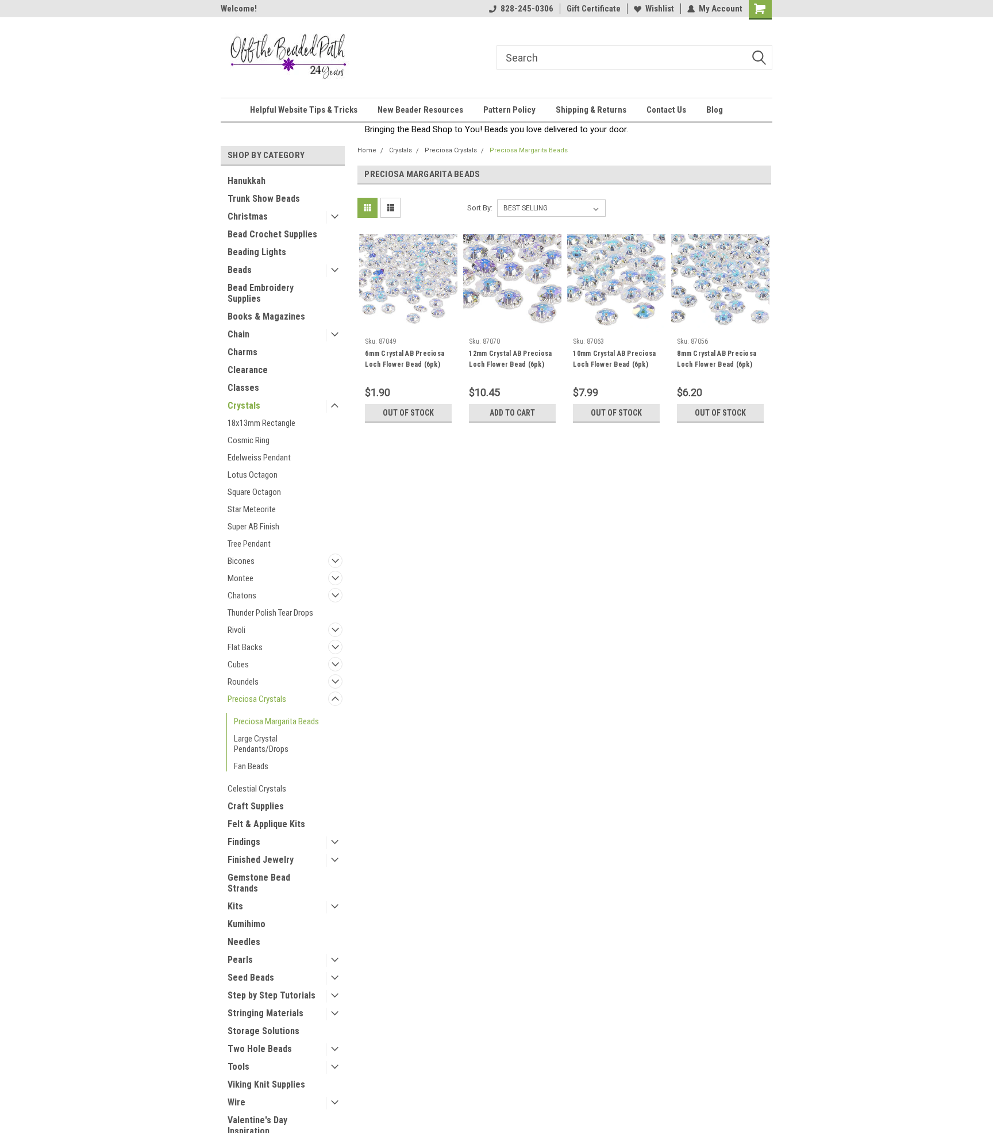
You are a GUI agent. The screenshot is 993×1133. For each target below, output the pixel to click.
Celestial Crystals (257, 789)
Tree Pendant (249, 544)
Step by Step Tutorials (271, 995)
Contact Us (666, 110)
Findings (244, 841)
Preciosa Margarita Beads (276, 721)
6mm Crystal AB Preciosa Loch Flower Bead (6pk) (404, 358)
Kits (235, 906)
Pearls (240, 959)
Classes (243, 387)
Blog (714, 110)
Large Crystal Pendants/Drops (261, 743)
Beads (240, 269)
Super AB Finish (253, 526)
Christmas (248, 216)
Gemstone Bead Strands (259, 883)
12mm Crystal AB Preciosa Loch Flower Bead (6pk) (510, 358)
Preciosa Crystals (257, 699)
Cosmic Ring (249, 440)
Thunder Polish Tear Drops (270, 613)
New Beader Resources (420, 110)
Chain (238, 334)
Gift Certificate (594, 8)
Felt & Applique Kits (266, 824)
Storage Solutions (263, 1031)
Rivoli (236, 630)
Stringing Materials (265, 1013)
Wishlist (659, 8)
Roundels (243, 682)
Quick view (409, 323)
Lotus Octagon (253, 475)
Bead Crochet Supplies (272, 234)
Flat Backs (245, 647)
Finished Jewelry (261, 859)
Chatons (242, 595)
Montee (240, 578)
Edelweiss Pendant (259, 457)
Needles (244, 941)
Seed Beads (251, 977)
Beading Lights (257, 252)
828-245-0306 (527, 8)
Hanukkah (246, 180)
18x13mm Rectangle (261, 423)
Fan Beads (251, 766)
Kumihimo (246, 924)
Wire (236, 1102)
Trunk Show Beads (264, 198)
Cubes (238, 664)
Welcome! (239, 8)
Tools (238, 1066)
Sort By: (479, 207)
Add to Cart (512, 412)
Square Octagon (254, 492)
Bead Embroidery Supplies (261, 293)
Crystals (244, 405)
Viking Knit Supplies (266, 1084)
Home (366, 150)
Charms (242, 352)
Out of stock (408, 412)
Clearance (248, 369)
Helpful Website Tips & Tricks (303, 110)
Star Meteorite (252, 509)
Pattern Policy (509, 110)
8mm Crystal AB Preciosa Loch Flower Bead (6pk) (716, 358)
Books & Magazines (266, 316)
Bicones (241, 561)
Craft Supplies (256, 806)
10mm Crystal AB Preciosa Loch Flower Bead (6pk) (614, 358)
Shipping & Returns (591, 110)
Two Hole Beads (260, 1048)
